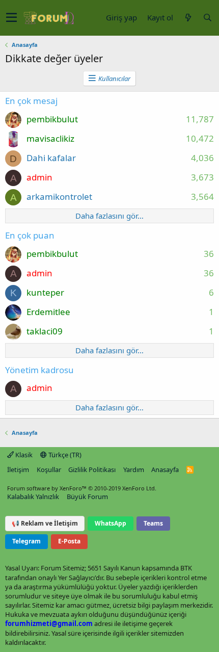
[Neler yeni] (188, 17)
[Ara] (207, 17)
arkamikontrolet (59, 196)
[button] (11, 18)
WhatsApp (110, 523)
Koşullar (49, 469)
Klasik (23, 454)
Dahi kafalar (51, 158)
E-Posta (69, 541)
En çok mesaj (31, 101)
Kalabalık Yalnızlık (33, 496)
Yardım (133, 469)
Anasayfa (165, 469)
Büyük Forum (87, 496)
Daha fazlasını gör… (109, 216)
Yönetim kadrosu (39, 370)
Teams (153, 523)
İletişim (18, 469)
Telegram (26, 541)
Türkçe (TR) (64, 454)
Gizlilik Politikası (92, 469)
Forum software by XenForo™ (81, 488)
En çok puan (29, 235)
